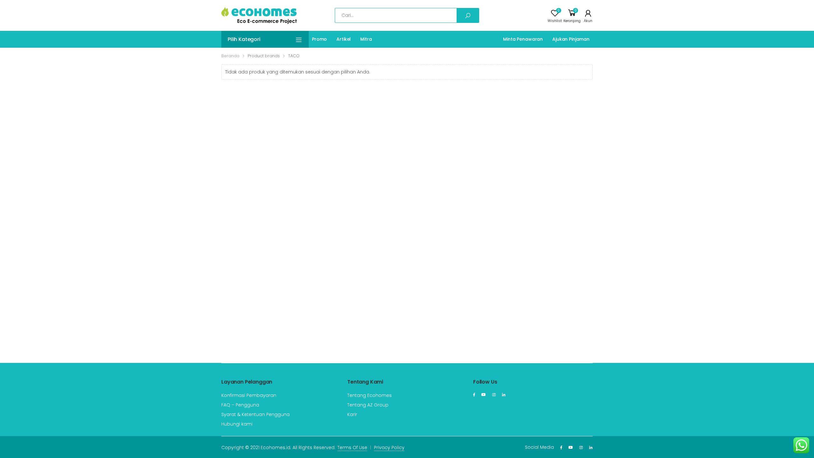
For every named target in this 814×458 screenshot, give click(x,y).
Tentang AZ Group (368, 405)
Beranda (230, 56)
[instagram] (494, 394)
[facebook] (474, 394)
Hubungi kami (236, 424)
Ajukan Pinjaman (571, 39)
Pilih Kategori (244, 39)
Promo (319, 39)
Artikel (343, 39)
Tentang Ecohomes (369, 395)
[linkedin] (504, 394)
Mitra (366, 39)
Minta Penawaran (523, 39)
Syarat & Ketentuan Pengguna (255, 414)
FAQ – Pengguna (240, 405)
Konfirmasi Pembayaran (248, 395)
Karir (352, 414)
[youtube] (483, 394)
